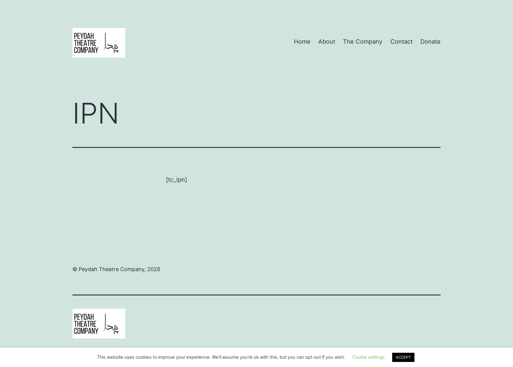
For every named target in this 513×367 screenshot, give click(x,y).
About (326, 41)
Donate (430, 41)
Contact (401, 41)
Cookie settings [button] (368, 357)
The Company (362, 41)
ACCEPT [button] (403, 357)
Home (302, 41)
